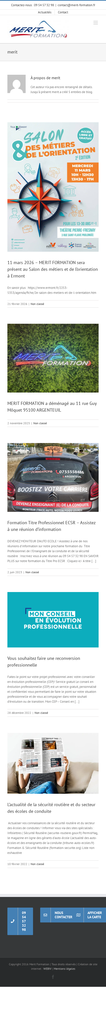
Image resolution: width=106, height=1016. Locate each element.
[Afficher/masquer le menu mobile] (96, 22)
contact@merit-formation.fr (76, 5)
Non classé (37, 304)
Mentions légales (64, 968)
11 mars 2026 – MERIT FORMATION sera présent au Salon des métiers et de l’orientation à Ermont (52, 269)
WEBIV (47, 968)
